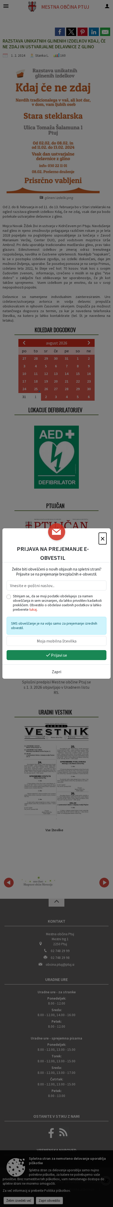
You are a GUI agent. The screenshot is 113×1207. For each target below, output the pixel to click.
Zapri (56, 671)
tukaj (33, 609)
